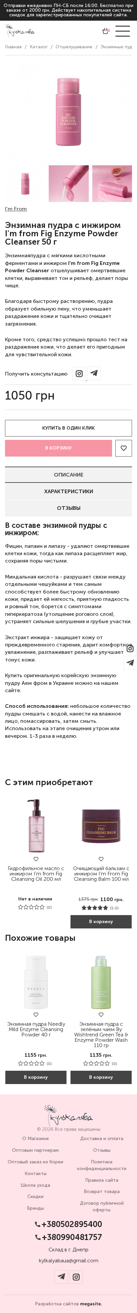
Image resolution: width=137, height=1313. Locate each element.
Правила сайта (101, 1180)
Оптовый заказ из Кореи (35, 1162)
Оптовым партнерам (35, 1150)
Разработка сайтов (68, 1304)
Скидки (35, 1196)
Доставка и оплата (101, 1138)
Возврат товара (102, 1191)
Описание (68, 475)
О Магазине (35, 1138)
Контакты (36, 1173)
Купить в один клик (68, 428)
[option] (25, 183)
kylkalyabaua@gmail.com (68, 1260)
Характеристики (68, 491)
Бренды (35, 1208)
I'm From (16, 209)
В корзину (58, 448)
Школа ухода (35, 1185)
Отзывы (68, 508)
